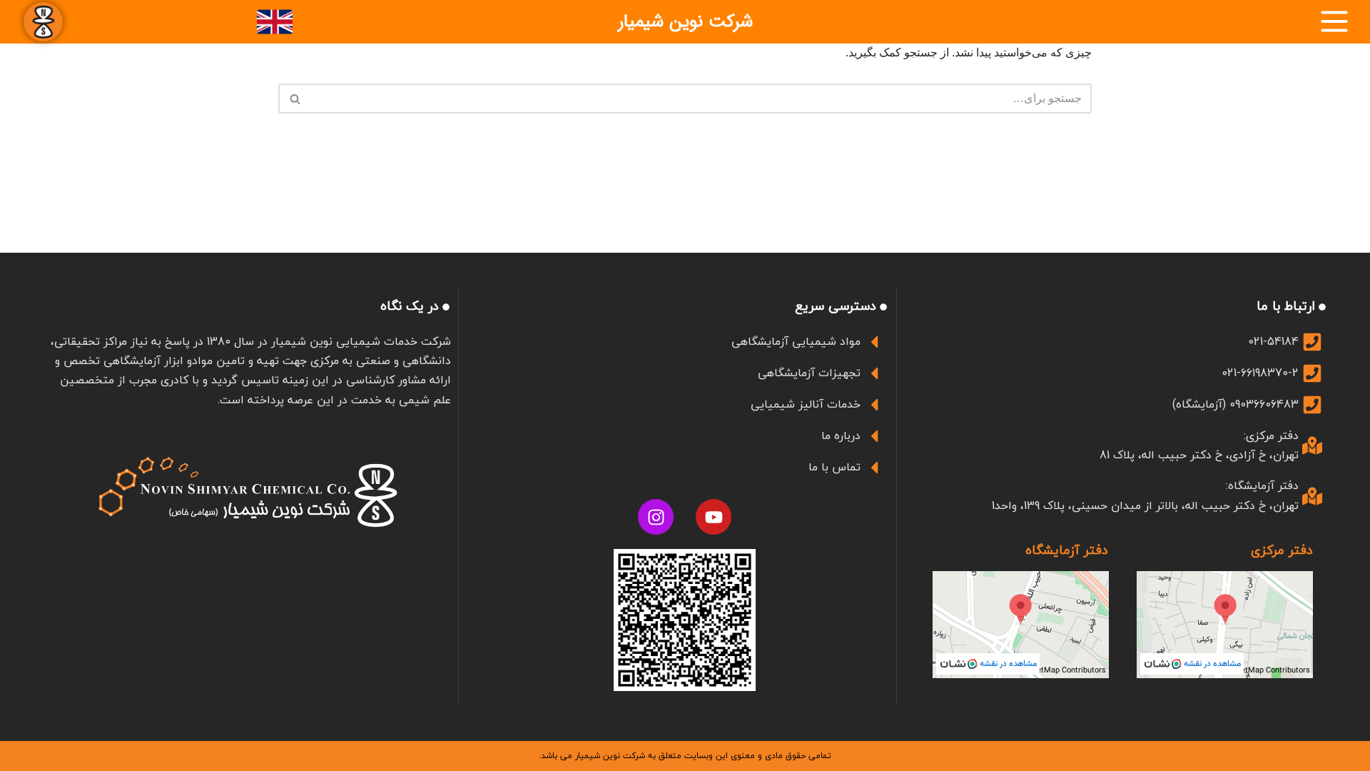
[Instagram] (656, 517)
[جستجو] (294, 99)
